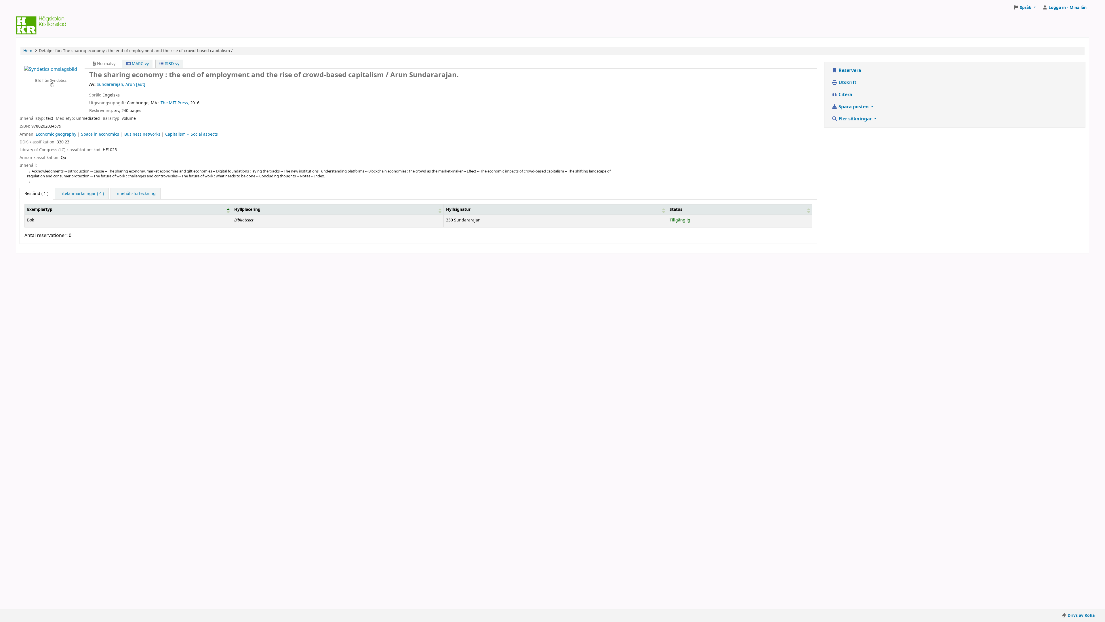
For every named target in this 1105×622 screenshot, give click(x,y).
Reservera (849, 70)
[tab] (82, 194)
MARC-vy (140, 64)
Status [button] (676, 209)
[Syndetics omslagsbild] (50, 69)
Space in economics (100, 134)
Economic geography (56, 134)
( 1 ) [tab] (36, 194)
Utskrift (846, 82)
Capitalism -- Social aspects (191, 134)
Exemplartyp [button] (39, 209)
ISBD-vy (171, 64)
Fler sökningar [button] (855, 118)
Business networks (142, 134)
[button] (1024, 7)
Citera (844, 94)
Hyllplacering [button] (247, 209)
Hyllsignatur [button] (458, 209)
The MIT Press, (175, 103)
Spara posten (853, 106)
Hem (27, 51)
